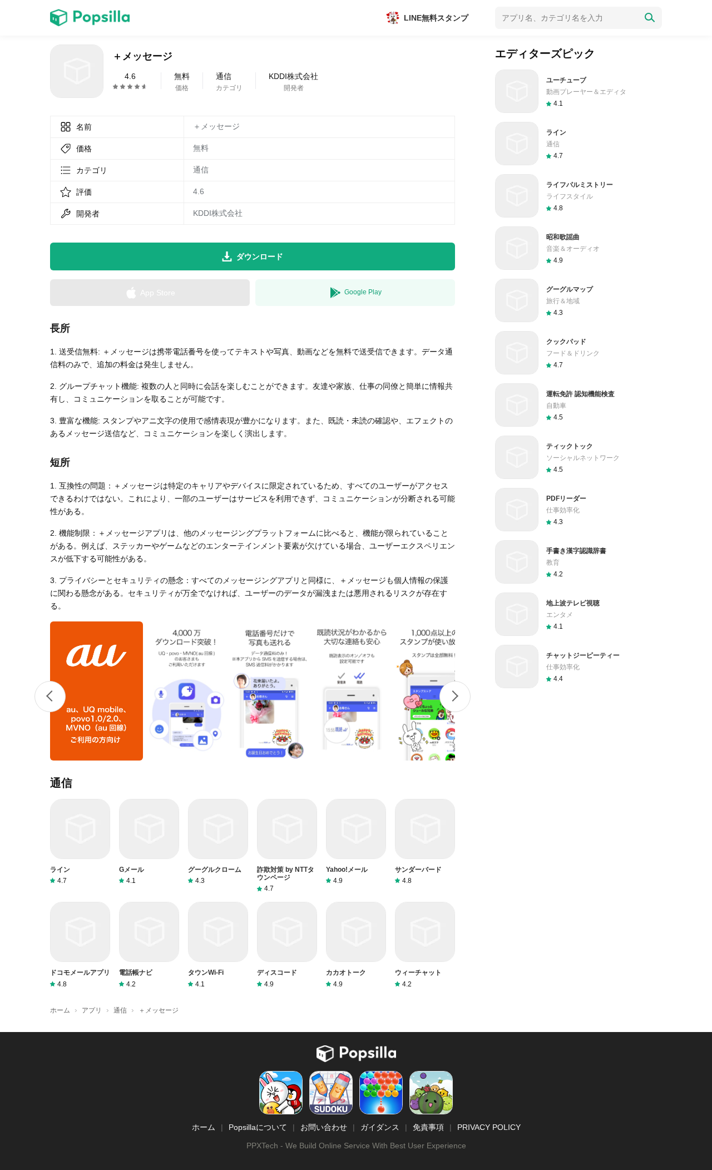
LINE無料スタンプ (436, 17)
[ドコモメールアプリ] (80, 945)
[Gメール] (149, 842)
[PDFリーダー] (578, 509)
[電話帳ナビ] (149, 945)
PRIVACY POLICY (489, 1127)
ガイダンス (379, 1127)
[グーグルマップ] (578, 300)
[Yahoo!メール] (356, 842)
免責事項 (428, 1127)
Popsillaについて (258, 1127)
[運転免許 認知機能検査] (578, 405)
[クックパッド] (578, 352)
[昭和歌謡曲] (578, 248)
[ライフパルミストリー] (578, 196)
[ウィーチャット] (425, 945)
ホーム (203, 1127)
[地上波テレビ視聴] (578, 614)
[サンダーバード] (425, 842)
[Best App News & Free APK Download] (90, 18)
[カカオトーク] (356, 945)
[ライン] (80, 842)
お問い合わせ (323, 1127)
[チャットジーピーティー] (578, 666)
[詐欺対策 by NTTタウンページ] (287, 846)
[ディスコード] (287, 945)
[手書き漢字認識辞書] (578, 562)
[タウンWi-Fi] (218, 945)
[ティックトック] (578, 457)
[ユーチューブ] (578, 91)
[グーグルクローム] (218, 842)
